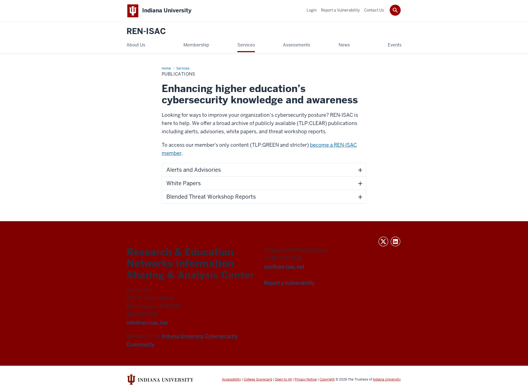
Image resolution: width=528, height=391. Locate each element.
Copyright (327, 379)
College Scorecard (258, 379)
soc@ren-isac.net (284, 267)
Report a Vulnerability (289, 283)
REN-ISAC (146, 31)
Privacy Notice (306, 379)
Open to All (283, 379)
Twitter (383, 241)
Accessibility (231, 379)
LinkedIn (395, 241)
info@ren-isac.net (147, 323)
